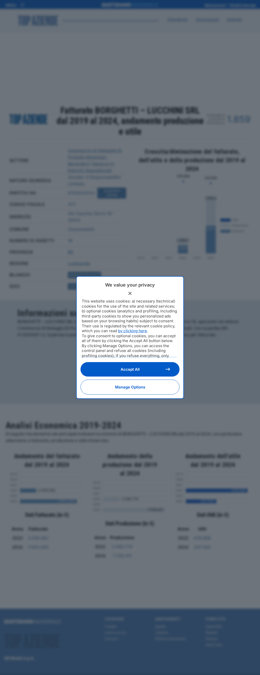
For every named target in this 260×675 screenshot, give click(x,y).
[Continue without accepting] (130, 293)
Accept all (130, 369)
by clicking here (132, 330)
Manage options (130, 387)
